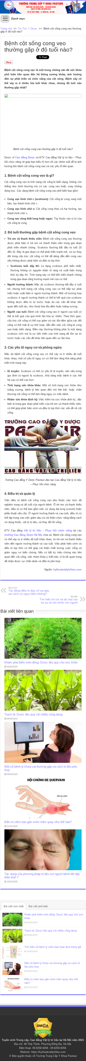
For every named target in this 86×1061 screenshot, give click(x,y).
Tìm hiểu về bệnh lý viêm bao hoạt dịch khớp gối (52, 946)
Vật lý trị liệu (51, 1039)
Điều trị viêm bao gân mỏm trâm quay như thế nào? (38, 822)
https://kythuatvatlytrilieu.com (48, 1051)
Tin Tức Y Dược (27, 28)
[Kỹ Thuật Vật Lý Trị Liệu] (43, 7)
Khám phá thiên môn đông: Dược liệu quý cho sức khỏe (41, 662)
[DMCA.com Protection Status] (43, 1027)
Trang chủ (6, 28)
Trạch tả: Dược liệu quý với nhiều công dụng (33, 714)
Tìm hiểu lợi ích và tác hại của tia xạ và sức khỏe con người (59, 599)
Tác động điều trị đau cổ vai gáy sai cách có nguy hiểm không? (28, 591)
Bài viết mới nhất (14, 906)
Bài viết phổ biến (38, 906)
